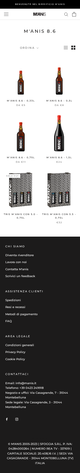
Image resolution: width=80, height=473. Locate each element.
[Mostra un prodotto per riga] (66, 48)
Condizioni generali (19, 345)
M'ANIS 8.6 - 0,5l (59, 100)
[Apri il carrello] (74, 14)
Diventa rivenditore (19, 255)
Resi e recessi (15, 307)
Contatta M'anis (16, 269)
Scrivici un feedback (20, 276)
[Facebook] (6, 419)
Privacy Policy (15, 352)
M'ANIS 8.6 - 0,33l (21, 100)
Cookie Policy (15, 359)
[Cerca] (66, 14)
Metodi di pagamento (21, 314)
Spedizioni (13, 300)
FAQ (8, 321)
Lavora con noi (16, 262)
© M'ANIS (40, 438)
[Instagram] (16, 419)
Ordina (28, 47)
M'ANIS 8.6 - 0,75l (21, 157)
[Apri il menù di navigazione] (6, 14)
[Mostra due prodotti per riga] (73, 48)
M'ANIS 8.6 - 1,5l (59, 157)
